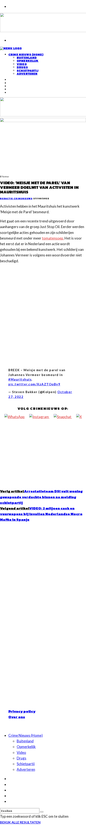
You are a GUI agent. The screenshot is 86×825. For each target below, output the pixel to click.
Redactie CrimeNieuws (16, 198)
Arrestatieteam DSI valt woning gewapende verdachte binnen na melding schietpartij (41, 496)
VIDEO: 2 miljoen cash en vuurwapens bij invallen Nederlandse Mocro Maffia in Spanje (41, 514)
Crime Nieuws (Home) (25, 54)
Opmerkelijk (28, 61)
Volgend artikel (14, 508)
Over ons (16, 717)
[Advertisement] (43, 310)
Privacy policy (21, 711)
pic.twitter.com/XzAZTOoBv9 (34, 384)
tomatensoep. (53, 238)
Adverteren (27, 74)
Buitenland (27, 58)
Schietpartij (27, 70)
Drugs (22, 67)
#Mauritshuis (20, 379)
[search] (41, 811)
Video (22, 64)
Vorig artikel (12, 491)
